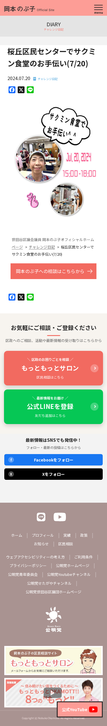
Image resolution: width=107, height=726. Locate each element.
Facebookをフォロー (42, 460)
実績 (67, 535)
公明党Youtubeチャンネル (69, 574)
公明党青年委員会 (23, 574)
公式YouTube (74, 709)
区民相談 (65, 543)
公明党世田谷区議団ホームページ (53, 591)
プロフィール (43, 535)
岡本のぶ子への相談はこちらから (50, 271)
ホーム (16, 535)
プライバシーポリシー (28, 565)
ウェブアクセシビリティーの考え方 (35, 557)
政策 (84, 535)
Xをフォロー (37, 474)
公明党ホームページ (72, 565)
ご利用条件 (83, 557)
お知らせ (41, 543)
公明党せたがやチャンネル (49, 583)
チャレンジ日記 (48, 79)
